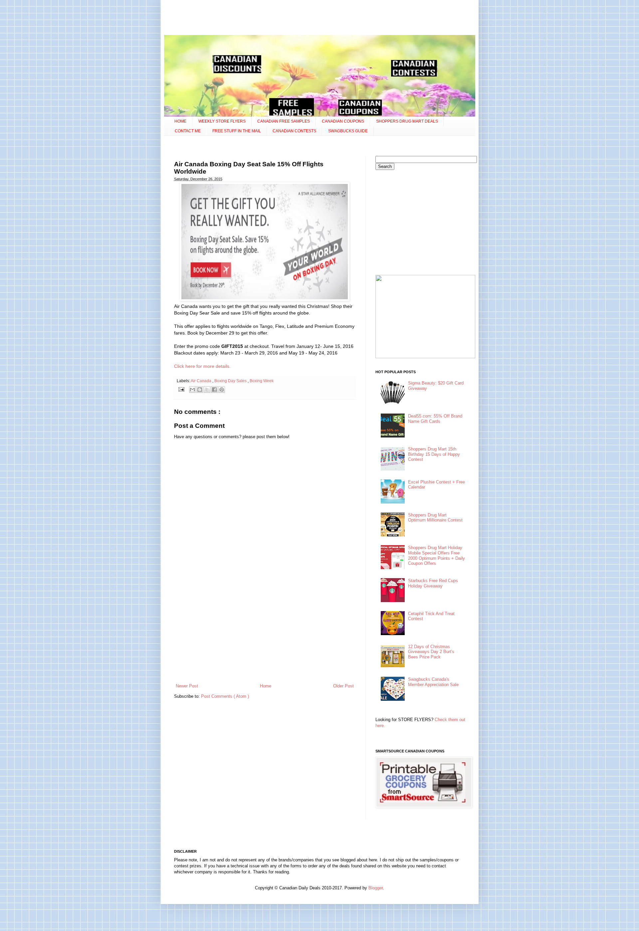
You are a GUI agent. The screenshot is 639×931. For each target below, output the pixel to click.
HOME (180, 121)
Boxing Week (262, 381)
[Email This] (192, 389)
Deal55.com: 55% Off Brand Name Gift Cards (435, 419)
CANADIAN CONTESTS (294, 131)
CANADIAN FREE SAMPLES (283, 121)
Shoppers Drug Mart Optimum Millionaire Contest (435, 517)
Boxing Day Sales (231, 381)
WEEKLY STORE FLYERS (222, 121)
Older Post (343, 685)
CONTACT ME (188, 131)
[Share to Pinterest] (221, 389)
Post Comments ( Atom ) (225, 696)
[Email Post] (181, 389)
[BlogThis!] (199, 389)
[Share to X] (207, 389)
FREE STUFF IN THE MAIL (236, 131)
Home (265, 685)
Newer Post (187, 685)
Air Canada (201, 381)
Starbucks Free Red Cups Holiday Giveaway (433, 583)
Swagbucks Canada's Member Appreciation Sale (433, 682)
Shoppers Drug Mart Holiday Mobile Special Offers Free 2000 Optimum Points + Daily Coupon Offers (436, 555)
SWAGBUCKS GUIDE (348, 131)
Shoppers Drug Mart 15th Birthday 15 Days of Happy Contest (434, 454)
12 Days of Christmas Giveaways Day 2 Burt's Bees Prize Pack (431, 651)
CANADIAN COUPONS (343, 121)
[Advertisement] (319, 18)
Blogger (375, 887)
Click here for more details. (202, 366)
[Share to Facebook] (214, 389)
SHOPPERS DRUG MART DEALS (407, 121)
